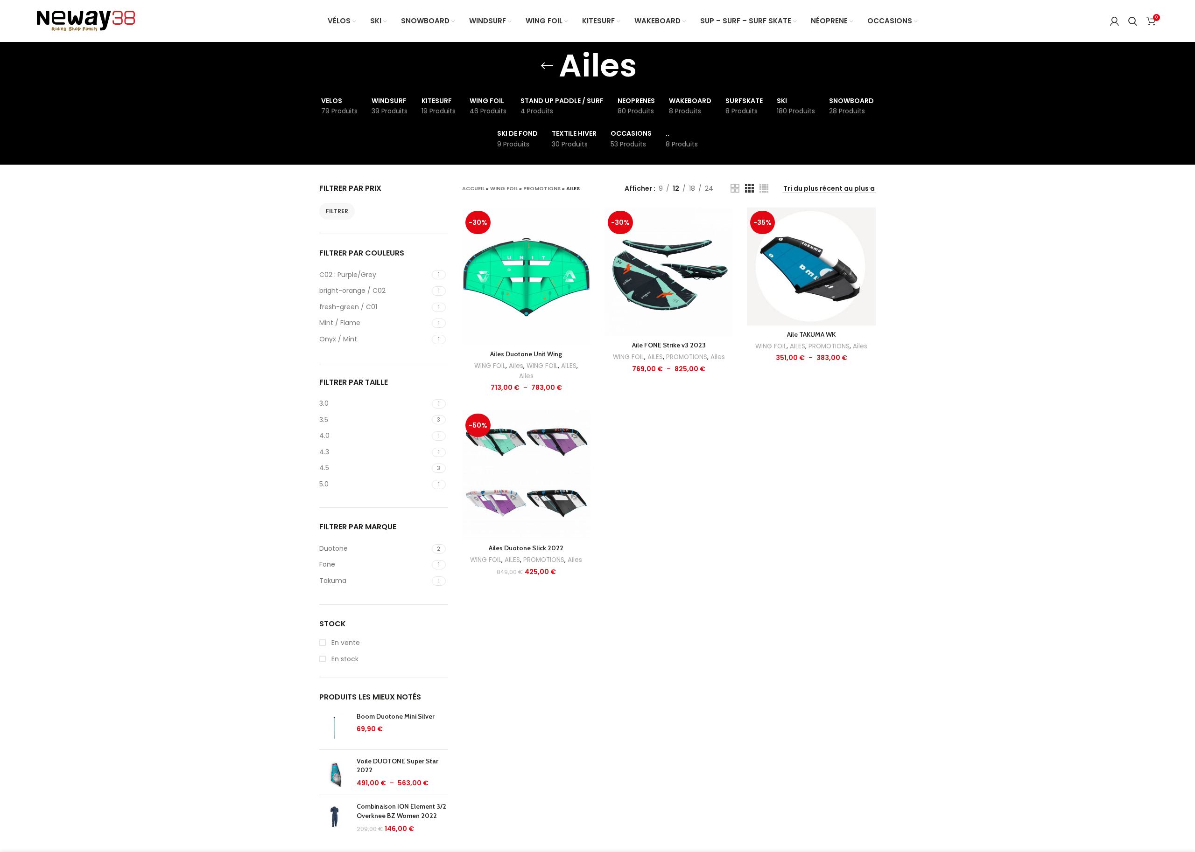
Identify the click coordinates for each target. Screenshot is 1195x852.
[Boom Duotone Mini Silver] (334, 727)
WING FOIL (504, 188)
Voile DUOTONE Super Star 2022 (397, 766)
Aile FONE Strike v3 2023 (669, 345)
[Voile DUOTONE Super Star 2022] (334, 772)
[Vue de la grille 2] (735, 188)
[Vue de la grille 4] (763, 188)
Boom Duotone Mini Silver (396, 716)
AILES (568, 365)
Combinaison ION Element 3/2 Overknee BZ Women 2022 (401, 811)
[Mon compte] (1114, 21)
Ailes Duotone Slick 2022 (526, 548)
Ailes (516, 365)
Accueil (473, 188)
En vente (345, 642)
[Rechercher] (1133, 21)
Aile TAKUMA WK (811, 334)
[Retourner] (547, 65)
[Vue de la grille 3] (749, 188)
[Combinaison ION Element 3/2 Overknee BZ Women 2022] (334, 817)
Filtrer (337, 211)
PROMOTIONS (542, 188)
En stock (344, 659)
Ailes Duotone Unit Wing (526, 354)
